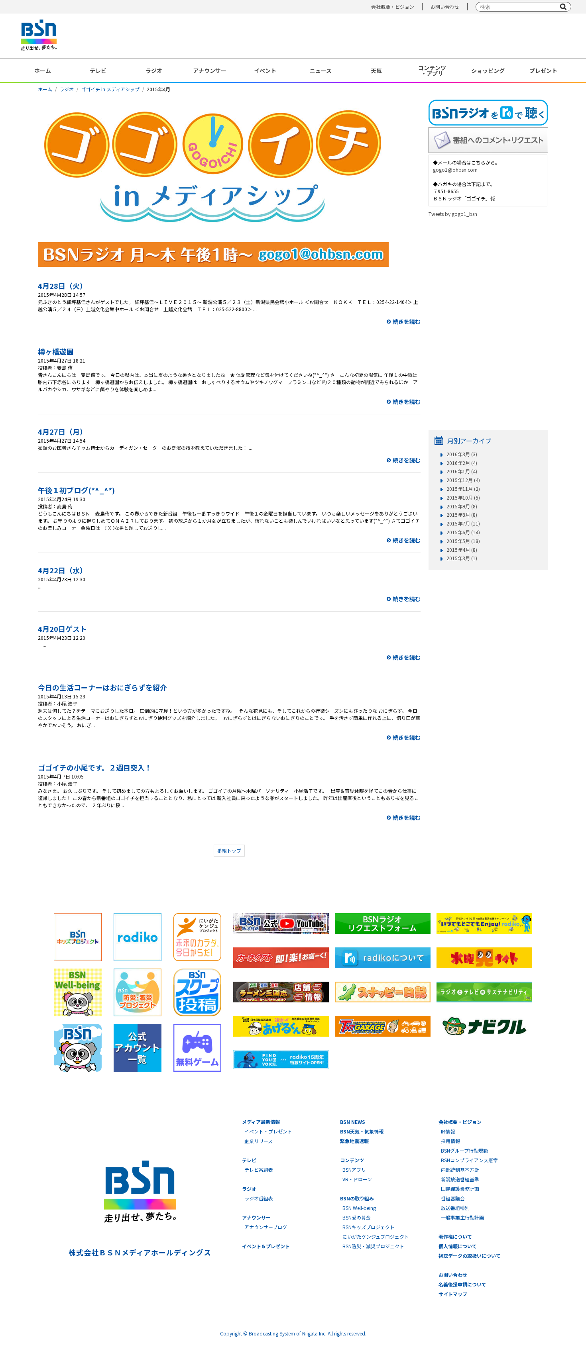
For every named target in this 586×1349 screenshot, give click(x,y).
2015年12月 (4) (463, 480)
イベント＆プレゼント (266, 1246)
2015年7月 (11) (463, 523)
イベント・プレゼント (268, 1131)
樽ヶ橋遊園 (56, 351)
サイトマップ (453, 1293)
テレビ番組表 (258, 1169)
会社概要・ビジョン (392, 6)
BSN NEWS (352, 1121)
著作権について (455, 1236)
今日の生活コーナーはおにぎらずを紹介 (102, 687)
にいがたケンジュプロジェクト (375, 1236)
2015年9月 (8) (461, 506)
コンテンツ (352, 1160)
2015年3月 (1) (461, 558)
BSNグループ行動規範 (464, 1150)
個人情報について (458, 1246)
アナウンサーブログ (265, 1227)
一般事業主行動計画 (462, 1217)
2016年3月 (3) (461, 454)
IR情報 (448, 1131)
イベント (265, 71)
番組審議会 (453, 1198)
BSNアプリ (354, 1169)
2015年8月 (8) (461, 515)
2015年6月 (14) (463, 532)
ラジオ (154, 71)
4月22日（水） (62, 570)
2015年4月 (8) (461, 550)
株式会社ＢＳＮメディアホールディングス (140, 1252)
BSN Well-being (359, 1207)
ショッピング (488, 71)
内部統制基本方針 (460, 1169)
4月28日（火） (62, 285)
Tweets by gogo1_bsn (453, 213)
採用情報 (450, 1140)
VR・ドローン (357, 1179)
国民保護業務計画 (460, 1188)
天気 (376, 71)
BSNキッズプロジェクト (368, 1227)
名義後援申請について (462, 1284)
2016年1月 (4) (461, 471)
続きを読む (407, 321)
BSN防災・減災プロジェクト (373, 1246)
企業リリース (258, 1140)
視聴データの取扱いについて (470, 1255)
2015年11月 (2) (463, 489)
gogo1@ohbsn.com (455, 169)
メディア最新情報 (261, 1121)
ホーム (42, 71)
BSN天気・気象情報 (361, 1131)
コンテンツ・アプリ (432, 70)
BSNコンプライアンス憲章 (469, 1160)
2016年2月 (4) (461, 463)
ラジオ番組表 (258, 1198)
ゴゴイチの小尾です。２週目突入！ (95, 767)
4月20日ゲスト (62, 629)
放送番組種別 (455, 1207)
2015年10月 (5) (463, 497)
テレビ (98, 71)
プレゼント (543, 71)
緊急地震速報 (354, 1140)
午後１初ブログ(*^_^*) (76, 490)
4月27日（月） (62, 431)
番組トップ (229, 850)
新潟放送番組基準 (460, 1179)
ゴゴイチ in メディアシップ (110, 89)
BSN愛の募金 (356, 1217)
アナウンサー (209, 71)
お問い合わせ (445, 6)
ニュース (321, 71)
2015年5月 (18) (463, 541)
